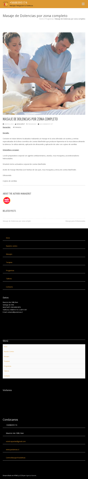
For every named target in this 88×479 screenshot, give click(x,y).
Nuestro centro (11, 246)
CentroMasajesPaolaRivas (15, 458)
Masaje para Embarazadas (75, 221)
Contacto (9, 287)
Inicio (8, 238)
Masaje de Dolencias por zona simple (17, 221)
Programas (49, 19)
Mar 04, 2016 (9, 124)
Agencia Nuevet (31, 475)
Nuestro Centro (9, 351)
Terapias (9, 262)
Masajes (9, 254)
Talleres (9, 279)
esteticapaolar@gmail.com (16, 441)
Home (41, 19)
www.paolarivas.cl (12, 449)
